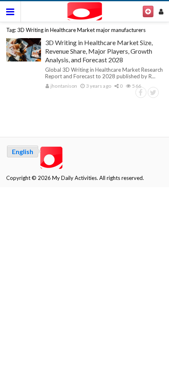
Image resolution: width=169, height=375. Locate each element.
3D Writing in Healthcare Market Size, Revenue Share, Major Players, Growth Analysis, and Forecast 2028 (99, 51)
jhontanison (63, 86)
